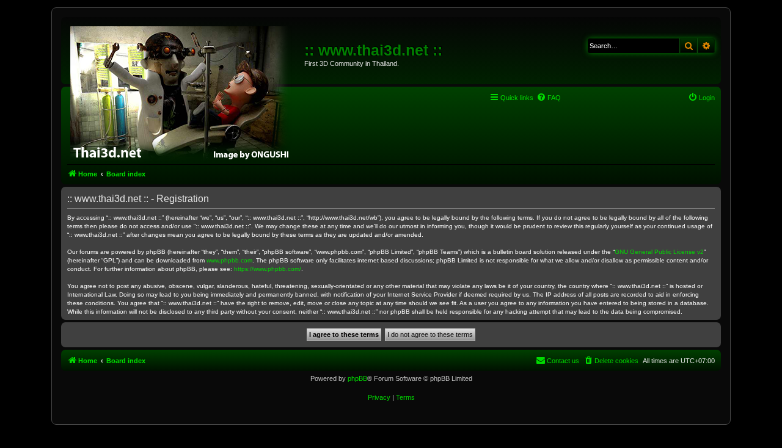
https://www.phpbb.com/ (267, 269)
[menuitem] (548, 97)
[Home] (184, 91)
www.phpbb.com (229, 260)
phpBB (357, 378)
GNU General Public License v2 (659, 251)
